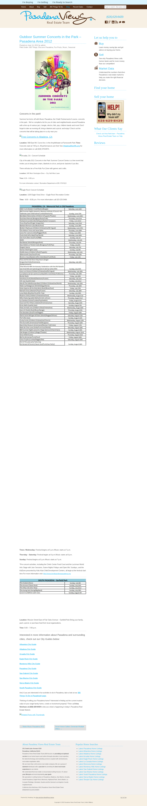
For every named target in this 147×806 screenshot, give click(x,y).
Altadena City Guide (28, 649)
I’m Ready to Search (62, 2)
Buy (38, 7)
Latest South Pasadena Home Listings (93, 774)
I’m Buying (27, 2)
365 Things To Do (56, 7)
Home (23, 7)
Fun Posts (58, 47)
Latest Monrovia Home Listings (90, 764)
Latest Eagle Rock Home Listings (91, 759)
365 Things (33, 47)
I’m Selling (43, 2)
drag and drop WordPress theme (45, 797)
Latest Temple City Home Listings (91, 779)
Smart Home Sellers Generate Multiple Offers (69, 728)
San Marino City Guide (29, 678)
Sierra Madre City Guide (29, 683)
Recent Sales (78, 7)
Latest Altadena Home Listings (90, 754)
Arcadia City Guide (27, 654)
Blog (68, 7)
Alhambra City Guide (28, 644)
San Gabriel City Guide (29, 673)
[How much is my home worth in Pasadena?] (110, 111)
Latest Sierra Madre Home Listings (92, 777)
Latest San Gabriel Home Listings (91, 769)
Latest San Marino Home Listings (91, 772)
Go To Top (123, 797)
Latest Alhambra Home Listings (90, 751)
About (31, 7)
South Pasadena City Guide (31, 688)
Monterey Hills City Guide (30, 664)
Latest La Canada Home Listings (91, 761)
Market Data (106, 68)
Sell (45, 7)
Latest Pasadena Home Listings (90, 748)
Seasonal (71, 47)
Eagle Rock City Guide (29, 659)
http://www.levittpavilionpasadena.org (57, 574)
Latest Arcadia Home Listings (89, 756)
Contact (89, 7)
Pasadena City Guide (28, 669)
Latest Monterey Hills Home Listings (92, 767)
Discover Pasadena (45, 47)
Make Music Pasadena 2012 (32, 727)
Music (65, 47)
